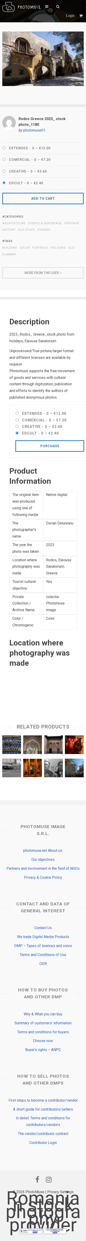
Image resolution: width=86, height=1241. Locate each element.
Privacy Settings (60, 1192)
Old (71, 247)
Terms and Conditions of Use (43, 955)
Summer (9, 254)
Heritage (71, 223)
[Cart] (81, 16)
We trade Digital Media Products (43, 937)
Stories (43, 229)
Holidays (58, 247)
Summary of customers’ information (43, 1023)
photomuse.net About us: (43, 850)
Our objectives (43, 859)
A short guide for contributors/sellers (43, 1109)
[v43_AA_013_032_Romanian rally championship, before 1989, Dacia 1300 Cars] (11, 769)
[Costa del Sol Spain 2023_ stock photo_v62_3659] (11, 745)
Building (9, 247)
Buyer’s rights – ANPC (43, 1050)
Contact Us (43, 928)
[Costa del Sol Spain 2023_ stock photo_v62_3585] (32, 745)
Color (24, 247)
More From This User (42, 273)
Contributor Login (43, 1142)
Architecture (14, 223)
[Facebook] (37, 1179)
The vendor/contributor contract (43, 1134)
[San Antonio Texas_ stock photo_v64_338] (74, 769)
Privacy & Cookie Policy (43, 877)
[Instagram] (48, 1179)
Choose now (43, 1041)
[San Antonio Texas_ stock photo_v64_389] (32, 769)
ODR (43, 964)
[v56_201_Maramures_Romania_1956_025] (53, 769)
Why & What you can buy (43, 1014)
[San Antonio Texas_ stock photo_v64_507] (74, 745)
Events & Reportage (45, 223)
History (9, 229)
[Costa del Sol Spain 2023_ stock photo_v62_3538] (53, 745)
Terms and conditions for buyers (43, 1032)
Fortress (40, 247)
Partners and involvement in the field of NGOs (43, 868)
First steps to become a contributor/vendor (43, 1100)
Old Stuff (26, 229)
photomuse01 (34, 130)
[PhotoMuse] (21, 7)
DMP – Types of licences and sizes (43, 946)
